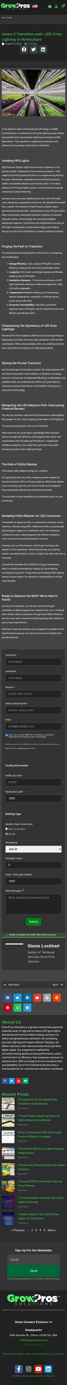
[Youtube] (38, 1369)
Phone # (9, 687)
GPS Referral (11, 843)
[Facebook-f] (19, 1369)
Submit (33, 921)
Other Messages (13, 891)
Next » (52, 1230)
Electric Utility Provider (16, 703)
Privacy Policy (9, 1354)
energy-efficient (47, 577)
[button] (35, 6)
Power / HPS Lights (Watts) (18, 875)
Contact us (59, 1354)
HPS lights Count (13, 858)
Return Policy (24, 1354)
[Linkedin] (48, 1369)
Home (4, 18)
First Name (10, 655)
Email (8, 720)
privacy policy (23, 748)
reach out (17, 629)
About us (47, 1354)
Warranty (37, 1354)
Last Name (10, 671)
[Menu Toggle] (50, 6)
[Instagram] (29, 1369)
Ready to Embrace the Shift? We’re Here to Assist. (32, 935)
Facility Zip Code (13, 776)
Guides (9, 18)
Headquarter (33, 1330)
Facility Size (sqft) (14, 792)
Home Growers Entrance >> (33, 1322)
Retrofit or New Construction (19, 824)
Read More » (23, 1108)
